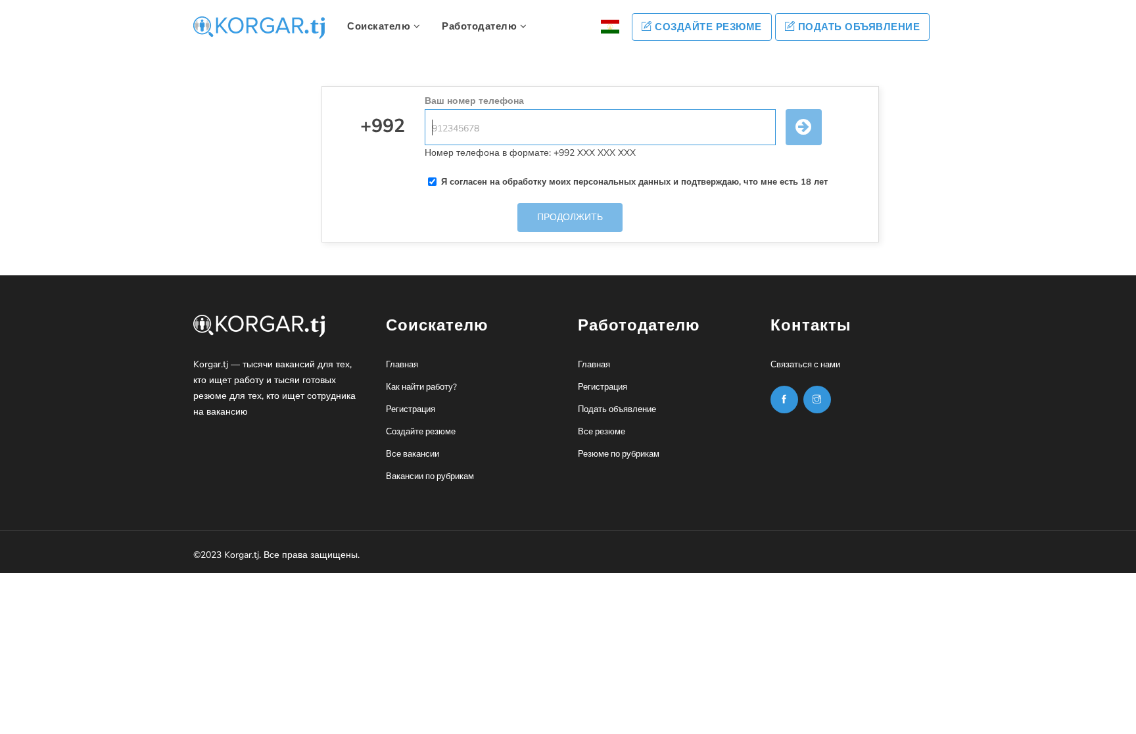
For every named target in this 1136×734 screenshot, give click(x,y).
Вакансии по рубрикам (430, 476)
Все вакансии (412, 454)
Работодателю (481, 26)
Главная (402, 365)
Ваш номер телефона (474, 101)
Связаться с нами (805, 365)
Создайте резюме (707, 27)
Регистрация (410, 409)
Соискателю (380, 26)
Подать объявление (857, 27)
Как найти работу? (421, 387)
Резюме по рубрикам (618, 454)
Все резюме (601, 432)
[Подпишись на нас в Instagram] (784, 399)
